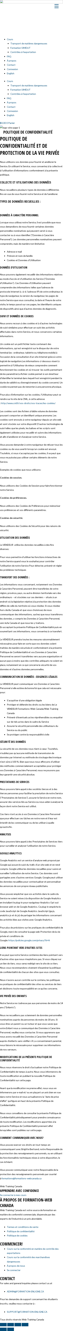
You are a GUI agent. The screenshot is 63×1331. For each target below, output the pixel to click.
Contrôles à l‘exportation (23, 52)
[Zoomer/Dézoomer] (3, 1324)
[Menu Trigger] (56, 6)
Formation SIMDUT (20, 47)
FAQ (9, 56)
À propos (11, 60)
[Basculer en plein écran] (10, 1324)
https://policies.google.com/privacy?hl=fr (29, 940)
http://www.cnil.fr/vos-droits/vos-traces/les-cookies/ (28, 403)
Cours (10, 39)
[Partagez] (17, 1324)
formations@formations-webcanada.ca (21, 1178)
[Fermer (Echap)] (25, 1324)
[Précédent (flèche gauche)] (3, 1329)
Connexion (12, 69)
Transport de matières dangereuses (28, 43)
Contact (11, 64)
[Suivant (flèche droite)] (10, 1329)
